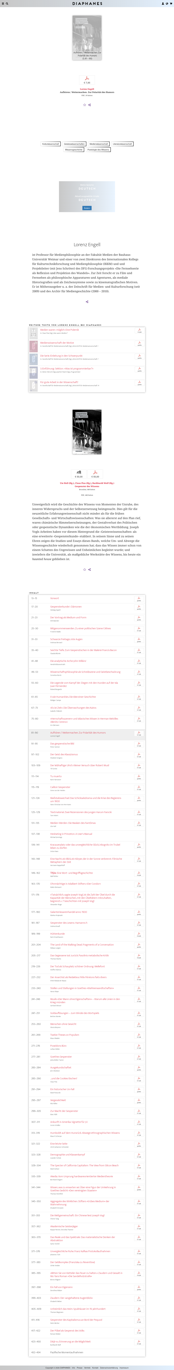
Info (73, 1367)
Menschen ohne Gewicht (63, 1024)
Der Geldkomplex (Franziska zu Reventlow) (72, 1262)
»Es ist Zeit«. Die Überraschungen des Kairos (73, 708)
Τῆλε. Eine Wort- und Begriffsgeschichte (71, 873)
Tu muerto (56, 776)
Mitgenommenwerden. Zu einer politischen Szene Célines (80, 628)
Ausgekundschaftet (60, 1067)
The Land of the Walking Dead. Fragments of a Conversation (82, 944)
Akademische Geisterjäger (64, 1226)
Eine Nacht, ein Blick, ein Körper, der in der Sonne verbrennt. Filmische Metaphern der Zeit (86, 860)
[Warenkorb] (171, 3)
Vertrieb (87, 1367)
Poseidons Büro (58, 1046)
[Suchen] (7, 3)
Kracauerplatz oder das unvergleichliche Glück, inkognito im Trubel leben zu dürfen (85, 846)
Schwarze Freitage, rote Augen (66, 639)
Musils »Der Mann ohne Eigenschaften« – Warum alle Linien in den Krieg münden (85, 1001)
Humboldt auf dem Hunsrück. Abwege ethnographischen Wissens (85, 1133)
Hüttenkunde (57, 934)
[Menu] (3, 3)
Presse (79, 1367)
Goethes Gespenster (61, 1056)
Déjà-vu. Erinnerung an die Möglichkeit (70, 1341)
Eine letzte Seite (58, 1143)
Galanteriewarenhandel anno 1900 (68, 912)
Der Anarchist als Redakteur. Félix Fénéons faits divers (78, 977)
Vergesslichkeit (58, 1100)
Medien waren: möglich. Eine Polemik (59, 330)
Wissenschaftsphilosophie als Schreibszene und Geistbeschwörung (85, 672)
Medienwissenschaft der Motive (57, 343)
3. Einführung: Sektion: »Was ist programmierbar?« (66, 368)
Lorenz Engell (87, 89)
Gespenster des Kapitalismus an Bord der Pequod (76, 1320)
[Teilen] (89, 105)
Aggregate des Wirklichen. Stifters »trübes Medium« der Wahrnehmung (79, 1203)
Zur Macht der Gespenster (64, 1111)
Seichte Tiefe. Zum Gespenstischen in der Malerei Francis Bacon (83, 650)
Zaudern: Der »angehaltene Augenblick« (71, 1298)
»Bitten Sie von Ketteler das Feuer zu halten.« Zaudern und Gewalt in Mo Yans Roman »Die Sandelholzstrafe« (86, 1274)
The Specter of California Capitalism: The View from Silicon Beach (84, 1165)
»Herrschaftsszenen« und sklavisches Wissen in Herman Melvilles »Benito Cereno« (84, 720)
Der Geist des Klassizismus (64, 754)
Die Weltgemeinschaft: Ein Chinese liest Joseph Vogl (77, 1215)
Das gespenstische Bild (62, 743)
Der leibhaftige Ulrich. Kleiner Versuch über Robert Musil (79, 765)
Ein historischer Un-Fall (62, 1089)
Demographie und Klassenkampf (67, 1154)
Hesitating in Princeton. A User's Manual (71, 834)
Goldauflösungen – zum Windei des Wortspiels (74, 1013)
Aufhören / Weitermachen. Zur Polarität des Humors (78, 732)
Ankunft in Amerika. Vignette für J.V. (69, 1122)
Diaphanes (87, 3)
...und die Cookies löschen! (63, 1078)
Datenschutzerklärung (109, 1367)
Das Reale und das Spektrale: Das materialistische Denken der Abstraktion (82, 1239)
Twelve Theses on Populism (64, 1035)
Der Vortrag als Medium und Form (68, 617)
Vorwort (54, 598)
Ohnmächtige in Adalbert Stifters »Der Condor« (75, 884)
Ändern (87, 208)
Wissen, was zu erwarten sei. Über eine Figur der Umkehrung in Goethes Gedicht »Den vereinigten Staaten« (83, 1189)
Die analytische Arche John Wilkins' (68, 661)
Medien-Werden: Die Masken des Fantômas (73, 823)
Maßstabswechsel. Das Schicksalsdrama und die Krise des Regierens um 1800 (85, 799)
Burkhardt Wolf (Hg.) (103, 483)
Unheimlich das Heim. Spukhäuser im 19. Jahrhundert (78, 1309)
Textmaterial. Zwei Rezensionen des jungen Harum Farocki (81, 812)
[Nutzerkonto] (163, 3)
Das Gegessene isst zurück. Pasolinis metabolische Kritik (79, 955)
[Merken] (85, 105)
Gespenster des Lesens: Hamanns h (68, 923)
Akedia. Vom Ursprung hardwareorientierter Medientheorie (81, 1176)
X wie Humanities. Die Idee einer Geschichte (73, 697)
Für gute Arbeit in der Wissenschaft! (59, 382)
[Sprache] (167, 3)
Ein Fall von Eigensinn (61, 1287)
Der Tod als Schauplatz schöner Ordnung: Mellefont (77, 966)
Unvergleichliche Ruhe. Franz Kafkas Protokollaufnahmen (80, 1251)
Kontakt (95, 1367)
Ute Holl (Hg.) (67, 483)
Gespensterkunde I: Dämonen (66, 606)
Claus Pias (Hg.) (83, 483)
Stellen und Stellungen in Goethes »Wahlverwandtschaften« (82, 988)
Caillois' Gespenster (60, 787)
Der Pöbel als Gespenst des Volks (67, 1330)
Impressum (124, 1367)
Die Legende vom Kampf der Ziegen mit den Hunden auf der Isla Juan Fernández (84, 684)
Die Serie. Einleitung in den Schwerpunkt (61, 356)
